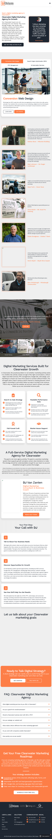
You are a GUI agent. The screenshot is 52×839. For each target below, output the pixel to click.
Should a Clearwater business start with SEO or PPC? (18, 715)
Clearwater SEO (19, 470)
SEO (15, 819)
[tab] (12, 61)
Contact (4, 826)
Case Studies (5, 822)
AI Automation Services (19, 824)
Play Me (26, 327)
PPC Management (18, 822)
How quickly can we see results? (12, 736)
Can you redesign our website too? (12, 720)
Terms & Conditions (27, 836)
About (3, 819)
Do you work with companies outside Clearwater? (17, 731)
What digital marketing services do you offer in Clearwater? (19, 704)
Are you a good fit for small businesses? (14, 709)
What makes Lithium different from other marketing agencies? (20, 725)
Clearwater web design (41, 470)
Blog (3, 824)
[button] (50, 3)
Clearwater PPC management (29, 470)
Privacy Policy (19, 836)
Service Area (5, 829)
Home (3, 817)
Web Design (17, 817)
